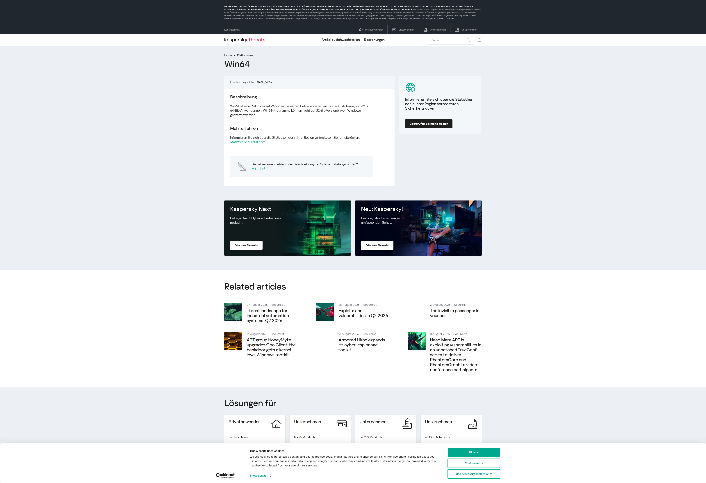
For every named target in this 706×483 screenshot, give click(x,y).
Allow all (473, 452)
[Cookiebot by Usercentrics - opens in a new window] (225, 476)
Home (228, 55)
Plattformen (245, 55)
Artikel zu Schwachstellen (341, 40)
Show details (258, 475)
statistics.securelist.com (247, 142)
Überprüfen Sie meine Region (428, 123)
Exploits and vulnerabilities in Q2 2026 (363, 313)
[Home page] (246, 40)
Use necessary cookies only (474, 473)
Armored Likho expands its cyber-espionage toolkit (361, 344)
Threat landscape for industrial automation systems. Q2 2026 (268, 315)
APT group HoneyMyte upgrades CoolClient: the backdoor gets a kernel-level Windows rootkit (271, 347)
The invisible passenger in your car (454, 313)
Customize (472, 463)
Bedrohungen (374, 40)
